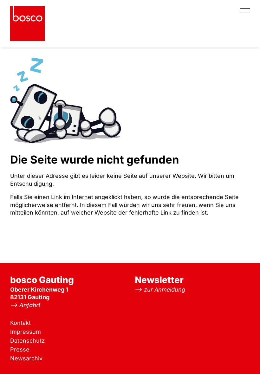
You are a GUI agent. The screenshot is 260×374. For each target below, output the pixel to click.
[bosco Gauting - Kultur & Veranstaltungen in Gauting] (27, 23)
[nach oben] (242, 356)
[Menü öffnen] (245, 10)
